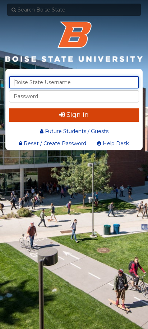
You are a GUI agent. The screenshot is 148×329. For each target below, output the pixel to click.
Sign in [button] (77, 115)
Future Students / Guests (76, 131)
